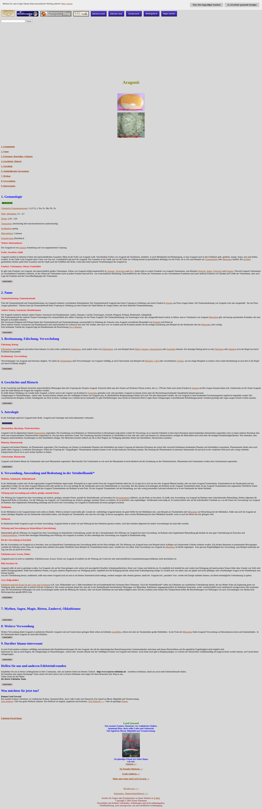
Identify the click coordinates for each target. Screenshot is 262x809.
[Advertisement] (131, 44)
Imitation (232, 349)
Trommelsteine (211, 259)
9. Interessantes (8, 186)
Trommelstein (66, 361)
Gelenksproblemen (9, 535)
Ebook (125, 701)
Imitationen (76, 349)
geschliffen (116, 632)
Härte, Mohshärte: (9, 214)
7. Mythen (6, 176)
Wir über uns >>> (131, 788)
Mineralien (227, 259)
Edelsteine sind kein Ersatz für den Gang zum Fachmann (25, 585)
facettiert (247, 259)
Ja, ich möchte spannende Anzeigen (242, 5)
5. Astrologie (7, 166)
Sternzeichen (39, 433)
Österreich (217, 271)
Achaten (180, 361)
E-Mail (157, 798)
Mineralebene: (7, 233)
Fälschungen (6, 349)
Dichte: (4, 219)
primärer (22, 247)
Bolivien (202, 271)
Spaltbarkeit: (6, 228)
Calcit (156, 361)
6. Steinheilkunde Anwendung (15, 171)
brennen (145, 349)
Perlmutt (156, 322)
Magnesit (149, 361)
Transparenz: (6, 223)
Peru (131, 271)
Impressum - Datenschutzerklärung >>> (131, 793)
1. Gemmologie (8, 146)
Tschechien (120, 271)
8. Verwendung (8, 181)
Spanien (110, 271)
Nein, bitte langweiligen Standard (207, 5)
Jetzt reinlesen (7, 701)
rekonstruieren (156, 349)
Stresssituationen (123, 497)
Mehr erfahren (66, 4)
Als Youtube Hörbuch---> (131, 769)
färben (137, 349)
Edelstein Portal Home (11, 718)
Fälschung (219, 349)
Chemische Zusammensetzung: (14, 208)
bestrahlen (171, 349)
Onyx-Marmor (75, 327)
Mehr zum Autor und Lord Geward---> (131, 779)
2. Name (5, 151)
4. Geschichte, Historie (11, 161)
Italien (209, 271)
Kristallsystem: (7, 238)
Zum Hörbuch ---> (96, 701)
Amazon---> (131, 764)
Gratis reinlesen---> (131, 774)
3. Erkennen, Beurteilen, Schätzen (17, 156)
